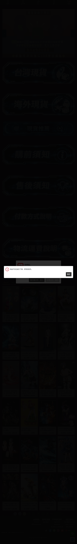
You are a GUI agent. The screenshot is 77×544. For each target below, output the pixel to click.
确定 (68, 274)
